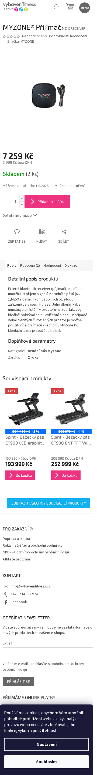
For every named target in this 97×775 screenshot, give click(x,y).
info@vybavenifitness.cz (31, 586)
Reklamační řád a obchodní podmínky (33, 545)
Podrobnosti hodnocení (68, 36)
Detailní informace (17, 215)
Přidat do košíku (50, 201)
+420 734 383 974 (24, 594)
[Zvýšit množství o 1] (22, 198)
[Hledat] (56, 7)
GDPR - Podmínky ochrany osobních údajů (36, 552)
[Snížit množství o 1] (22, 205)
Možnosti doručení (70, 186)
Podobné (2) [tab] (30, 265)
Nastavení (47, 744)
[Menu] (84, 7)
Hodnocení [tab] (52, 265)
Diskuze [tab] (71, 265)
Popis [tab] (11, 265)
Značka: (20, 41)
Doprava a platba (16, 539)
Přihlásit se (18, 681)
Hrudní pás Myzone (44, 351)
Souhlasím (46, 762)
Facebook (19, 602)
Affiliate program (16, 559)
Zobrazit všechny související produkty (48, 503)
